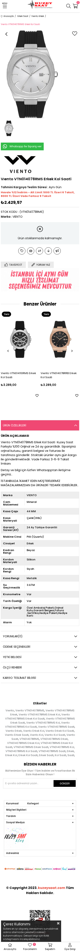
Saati (70, 755)
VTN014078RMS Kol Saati (21, 751)
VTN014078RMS (29, 739)
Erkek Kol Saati (28, 755)
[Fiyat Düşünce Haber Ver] (48, 250)
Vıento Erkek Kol (33, 731)
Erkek (70, 751)
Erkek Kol (11, 755)
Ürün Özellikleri (14, 425)
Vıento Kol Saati (55, 735)
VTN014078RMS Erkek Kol (23, 743)
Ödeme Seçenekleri (16, 647)
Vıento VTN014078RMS (29, 710)
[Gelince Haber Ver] (57, 250)
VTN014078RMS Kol (62, 747)
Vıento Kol (36, 735)
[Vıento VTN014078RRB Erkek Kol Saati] (24, 339)
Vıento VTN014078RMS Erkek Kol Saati (37, 717)
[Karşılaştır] (39, 250)
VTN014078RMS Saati (52, 751)
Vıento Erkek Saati (17, 735)
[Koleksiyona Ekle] (21, 250)
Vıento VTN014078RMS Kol (43, 723)
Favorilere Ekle (40, 395)
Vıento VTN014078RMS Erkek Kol (39, 714)
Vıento (10, 710)
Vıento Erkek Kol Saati (60, 731)
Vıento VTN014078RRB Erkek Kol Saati (23, 375)
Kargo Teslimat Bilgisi (19, 678)
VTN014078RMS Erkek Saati (31, 747)
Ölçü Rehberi (12, 667)
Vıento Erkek (14, 731)
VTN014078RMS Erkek (54, 739)
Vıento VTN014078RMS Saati (56, 727)
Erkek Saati (46, 755)
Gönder (65, 783)
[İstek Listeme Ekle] (30, 250)
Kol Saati (60, 755)
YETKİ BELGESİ (12, 657)
